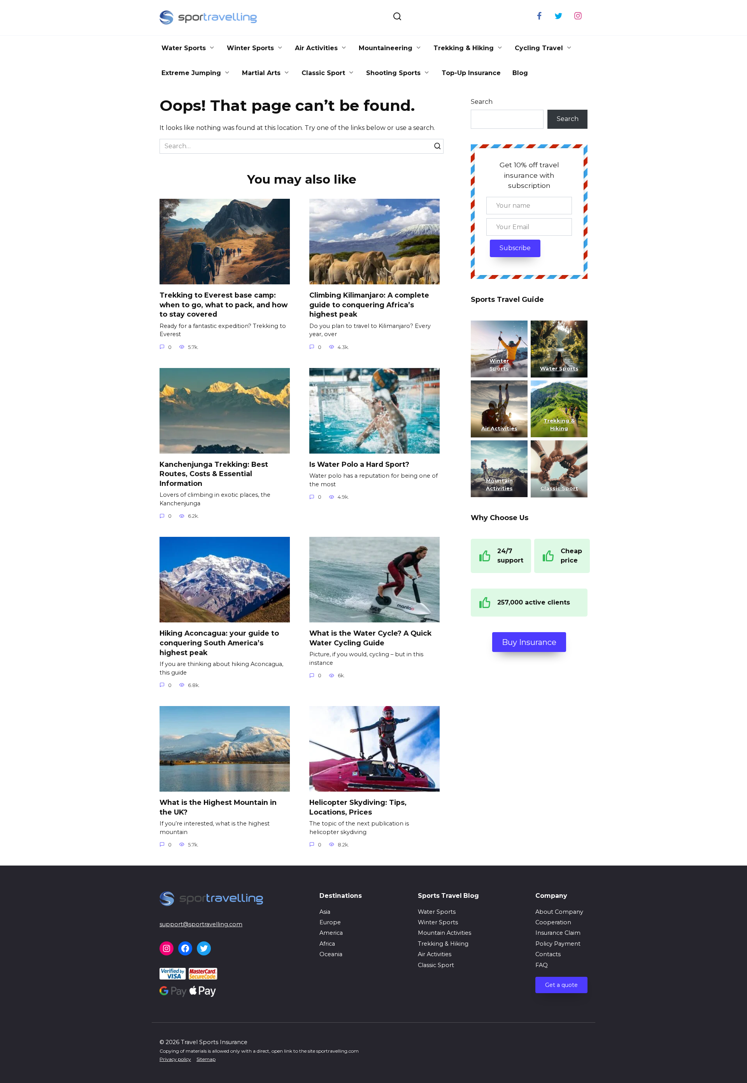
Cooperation (553, 922)
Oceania (330, 954)
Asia (324, 911)
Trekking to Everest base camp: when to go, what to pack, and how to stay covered (224, 304)
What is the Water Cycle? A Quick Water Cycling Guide (370, 638)
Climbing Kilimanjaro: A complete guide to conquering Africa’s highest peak (369, 304)
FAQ (541, 965)
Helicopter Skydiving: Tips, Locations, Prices (358, 807)
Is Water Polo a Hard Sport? (359, 464)
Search (482, 101)
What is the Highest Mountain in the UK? (218, 807)
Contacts (548, 954)
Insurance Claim (557, 932)
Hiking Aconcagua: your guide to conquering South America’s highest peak (219, 642)
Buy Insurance (529, 642)
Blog (520, 73)
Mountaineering (385, 48)
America (331, 932)
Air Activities (316, 48)
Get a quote (561, 984)
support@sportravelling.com (201, 924)
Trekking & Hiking (463, 48)
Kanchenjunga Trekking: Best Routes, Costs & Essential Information (214, 473)
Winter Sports (250, 48)
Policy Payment (557, 943)
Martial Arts (261, 73)
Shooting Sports (393, 73)
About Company (559, 911)
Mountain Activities (444, 932)
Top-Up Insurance (471, 73)
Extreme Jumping (191, 73)
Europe (330, 922)
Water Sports (183, 48)
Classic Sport (323, 73)
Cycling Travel (539, 48)
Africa (327, 943)
